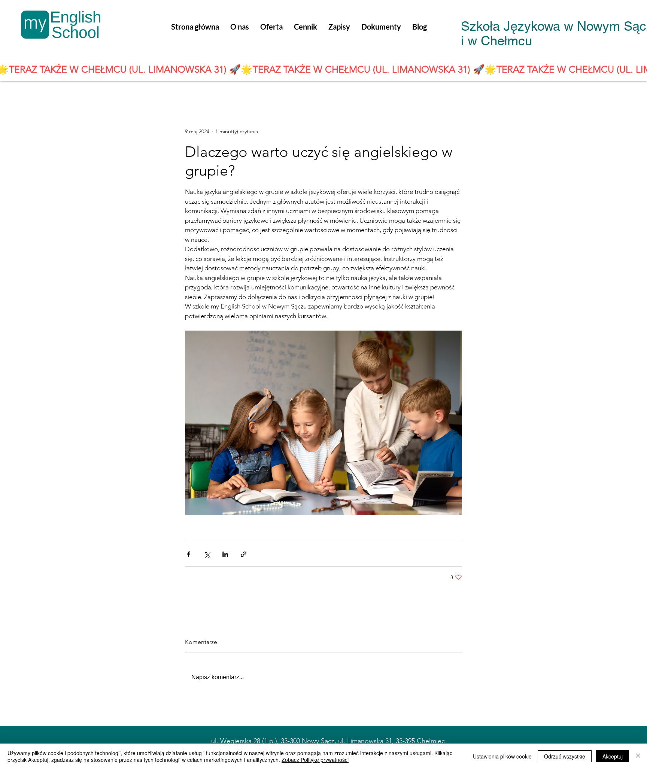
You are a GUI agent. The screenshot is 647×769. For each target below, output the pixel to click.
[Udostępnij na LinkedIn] (225, 554)
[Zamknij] (638, 756)
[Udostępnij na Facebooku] (188, 554)
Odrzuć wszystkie (564, 756)
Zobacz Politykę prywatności (315, 759)
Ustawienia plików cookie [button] (502, 756)
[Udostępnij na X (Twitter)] (206, 554)
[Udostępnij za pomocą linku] (243, 554)
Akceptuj (612, 756)
